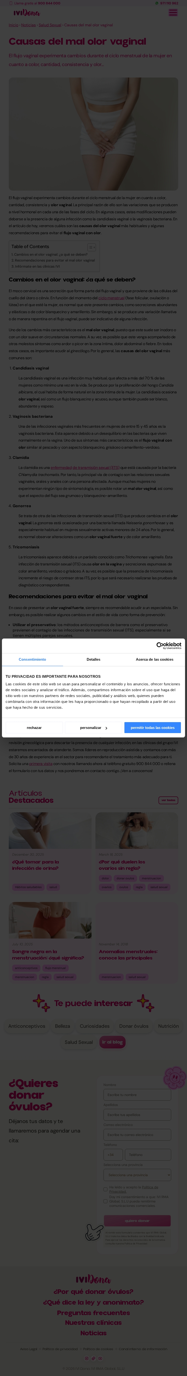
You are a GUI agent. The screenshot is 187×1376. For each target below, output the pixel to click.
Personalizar (90, 728)
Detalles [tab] (94, 659)
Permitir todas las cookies (153, 728)
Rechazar (34, 728)
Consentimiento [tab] (32, 659)
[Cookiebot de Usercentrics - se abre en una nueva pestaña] (160, 645)
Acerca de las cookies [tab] (154, 659)
